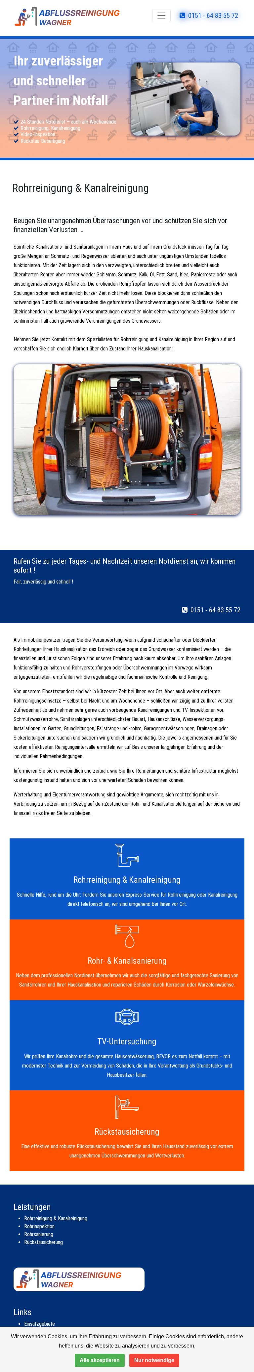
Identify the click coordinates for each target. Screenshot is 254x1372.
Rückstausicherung (43, 1242)
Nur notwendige (154, 1360)
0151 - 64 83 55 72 (212, 16)
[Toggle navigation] (161, 15)
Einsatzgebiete (39, 1324)
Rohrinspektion (39, 1226)
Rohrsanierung (38, 1234)
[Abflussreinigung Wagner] (77, 15)
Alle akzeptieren (100, 1360)
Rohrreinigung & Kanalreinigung (55, 1218)
